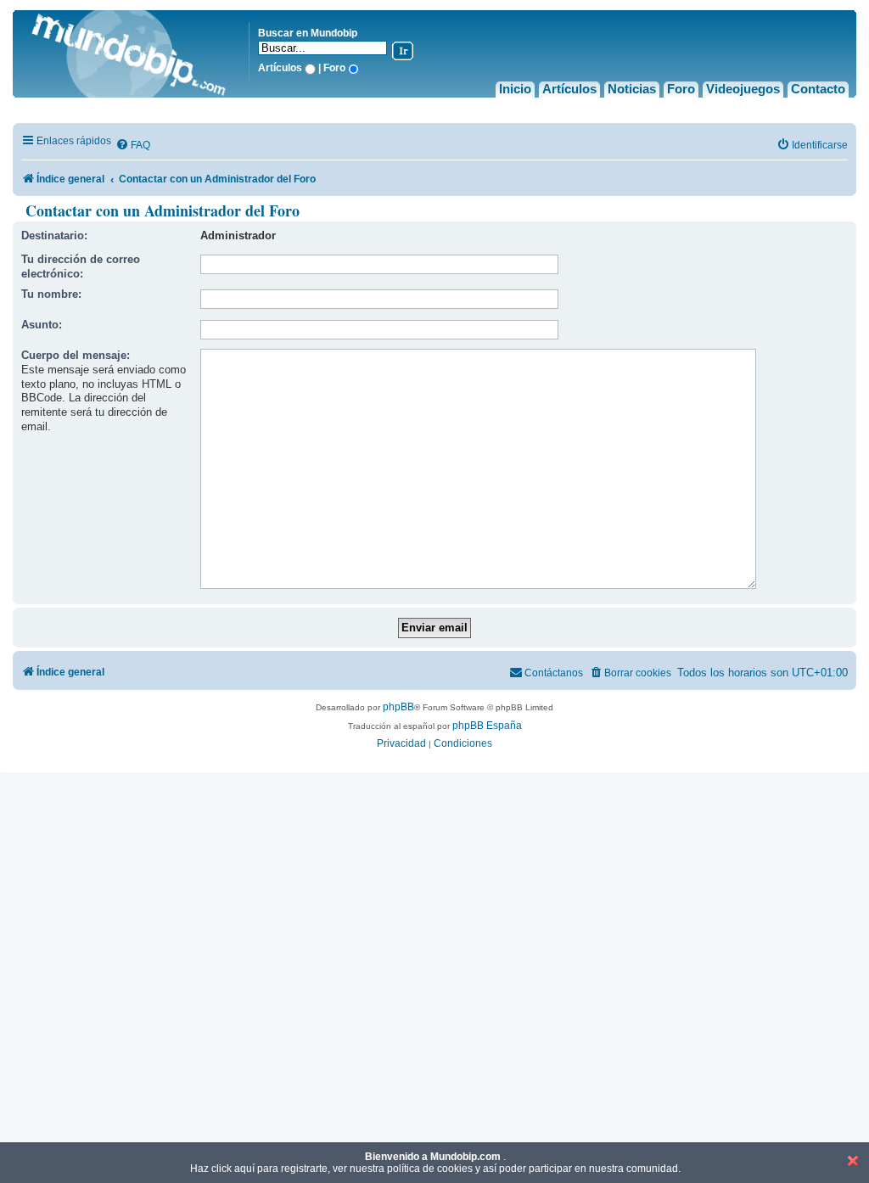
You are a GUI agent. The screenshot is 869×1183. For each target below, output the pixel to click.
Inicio (515, 88)
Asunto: (41, 324)
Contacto (818, 88)
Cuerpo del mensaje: (75, 355)
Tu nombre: (51, 294)
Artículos (569, 88)
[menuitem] (132, 145)
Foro (681, 88)
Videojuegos (743, 88)
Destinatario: (54, 235)
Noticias (632, 88)
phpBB (398, 707)
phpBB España (487, 726)
